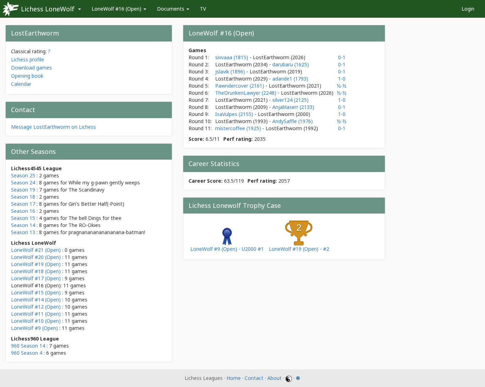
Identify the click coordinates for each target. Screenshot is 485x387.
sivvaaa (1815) (232, 57)
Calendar (21, 84)
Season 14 (23, 225)
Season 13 (23, 232)
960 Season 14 (28, 345)
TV (203, 8)
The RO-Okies (84, 225)
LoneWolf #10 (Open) (36, 320)
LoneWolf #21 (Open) (36, 250)
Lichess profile (27, 59)
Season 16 (23, 211)
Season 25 (23, 175)
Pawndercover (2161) (240, 85)
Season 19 (23, 189)
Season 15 (23, 218)
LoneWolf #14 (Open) (36, 299)
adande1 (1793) (290, 78)
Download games (31, 67)
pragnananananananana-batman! (107, 232)
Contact (254, 378)
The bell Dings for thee (95, 218)
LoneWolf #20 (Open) (36, 257)
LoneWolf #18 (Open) (36, 271)
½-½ (342, 85)
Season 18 (23, 196)
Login (468, 8)
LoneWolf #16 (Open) (117, 8)
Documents (171, 8)
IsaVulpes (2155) (235, 114)
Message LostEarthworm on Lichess (53, 126)
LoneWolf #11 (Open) (36, 313)
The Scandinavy (86, 189)
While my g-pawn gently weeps (104, 182)
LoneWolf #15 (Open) (36, 292)
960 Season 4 (26, 352)
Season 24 (23, 182)
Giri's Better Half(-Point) (96, 203)
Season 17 (23, 203)
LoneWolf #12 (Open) (36, 306)
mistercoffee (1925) (238, 128)
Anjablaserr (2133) (293, 107)
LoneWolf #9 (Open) (34, 328)
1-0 (341, 78)
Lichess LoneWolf (48, 9)
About (274, 378)
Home (234, 378)
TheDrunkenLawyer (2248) (246, 92)
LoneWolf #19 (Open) (36, 264)
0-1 (341, 57)
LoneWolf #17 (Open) (36, 278)
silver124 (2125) (290, 99)
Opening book (27, 75)
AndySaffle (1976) (292, 121)
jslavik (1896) (230, 71)
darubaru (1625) (290, 64)
